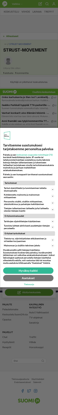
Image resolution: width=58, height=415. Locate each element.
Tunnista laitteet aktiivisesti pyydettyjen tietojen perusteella (27, 227)
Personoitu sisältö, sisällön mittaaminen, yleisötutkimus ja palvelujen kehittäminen (24, 202)
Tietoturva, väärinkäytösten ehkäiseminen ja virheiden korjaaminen (25, 239)
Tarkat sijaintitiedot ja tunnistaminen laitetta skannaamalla (25, 189)
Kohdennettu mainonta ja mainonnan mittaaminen (22, 196)
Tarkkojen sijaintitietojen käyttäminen (22, 221)
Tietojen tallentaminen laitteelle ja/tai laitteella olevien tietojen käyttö (26, 209)
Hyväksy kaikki (28, 270)
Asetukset (28, 278)
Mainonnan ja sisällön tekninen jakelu (22, 245)
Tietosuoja (29, 284)
